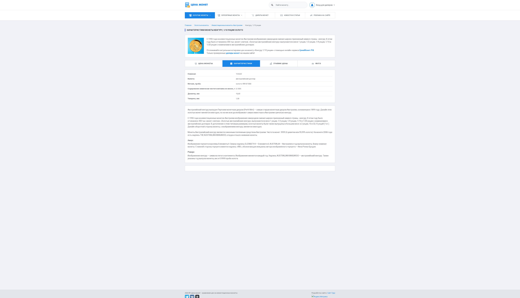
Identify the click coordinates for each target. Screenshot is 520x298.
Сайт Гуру (331, 293)
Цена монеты (205, 63)
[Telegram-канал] (187, 297)
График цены (280, 63)
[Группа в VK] (192, 297)
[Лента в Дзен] (197, 297)
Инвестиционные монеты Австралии (227, 25)
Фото (318, 63)
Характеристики (243, 63)
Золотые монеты (201, 25)
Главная (188, 25)
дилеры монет (233, 53)
